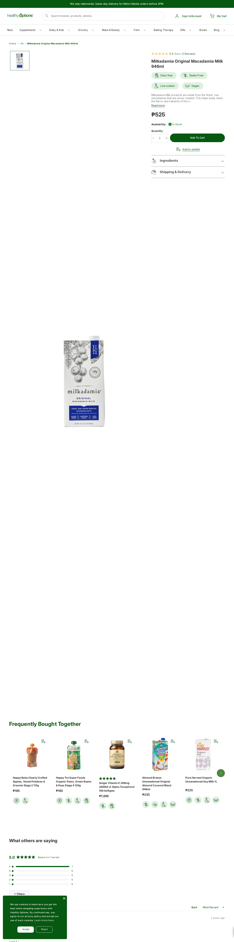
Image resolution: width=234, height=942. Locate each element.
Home (12, 43)
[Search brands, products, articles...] (47, 16)
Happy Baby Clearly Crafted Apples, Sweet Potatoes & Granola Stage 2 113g (30, 781)
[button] (30, 31)
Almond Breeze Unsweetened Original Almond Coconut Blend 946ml (156, 783)
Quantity (157, 130)
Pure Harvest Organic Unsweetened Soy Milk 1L (201, 779)
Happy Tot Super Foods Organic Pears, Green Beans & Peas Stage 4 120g (73, 781)
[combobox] (103, 16)
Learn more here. (44, 920)
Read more (158, 105)
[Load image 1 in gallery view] (19, 60)
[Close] (64, 898)
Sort (194, 907)
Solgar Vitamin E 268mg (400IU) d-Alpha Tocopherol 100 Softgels (117, 786)
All (22, 43)
